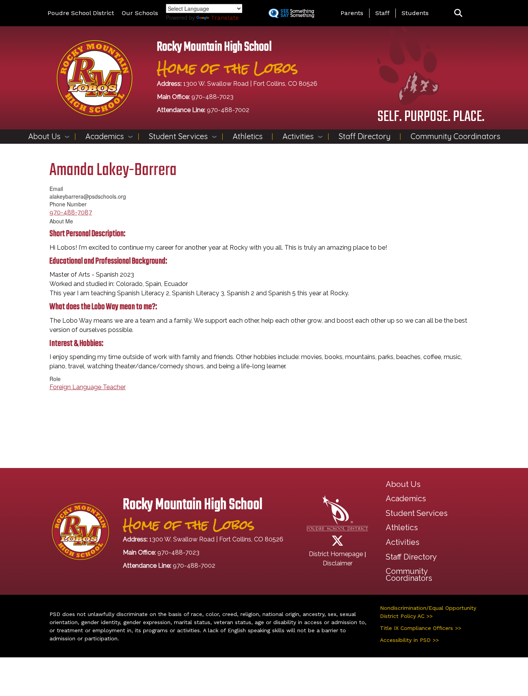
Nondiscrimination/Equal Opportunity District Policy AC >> (428, 612)
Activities (298, 136)
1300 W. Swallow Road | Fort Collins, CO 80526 (250, 83)
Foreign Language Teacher (87, 387)
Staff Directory (364, 136)
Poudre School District (81, 13)
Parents (352, 13)
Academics (104, 136)
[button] (458, 13)
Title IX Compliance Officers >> (420, 628)
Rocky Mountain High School (214, 47)
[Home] (94, 77)
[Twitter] (337, 543)
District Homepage (336, 554)
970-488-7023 (212, 96)
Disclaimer (338, 563)
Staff (382, 13)
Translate (225, 17)
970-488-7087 (70, 212)
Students (415, 13)
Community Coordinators (455, 136)
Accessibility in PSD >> (409, 640)
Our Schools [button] (140, 13)
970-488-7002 (228, 110)
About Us (44, 136)
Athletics (247, 136)
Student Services (178, 136)
